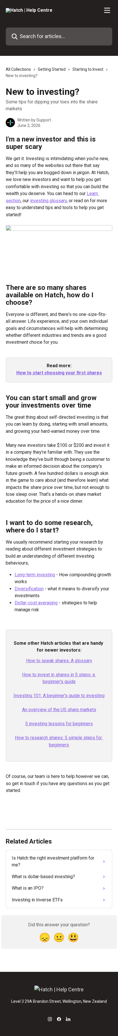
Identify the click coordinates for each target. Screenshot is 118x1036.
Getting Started (52, 69)
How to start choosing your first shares (59, 373)
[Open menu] (107, 10)
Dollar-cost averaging (36, 603)
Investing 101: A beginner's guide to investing (59, 695)
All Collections (18, 69)
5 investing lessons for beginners (59, 723)
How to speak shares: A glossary (59, 660)
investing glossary (48, 200)
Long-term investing (35, 574)
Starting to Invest (87, 69)
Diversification (29, 588)
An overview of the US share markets (59, 709)
